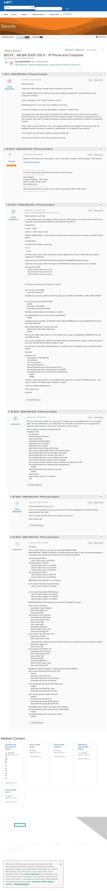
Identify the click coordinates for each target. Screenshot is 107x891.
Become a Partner (84, 850)
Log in (67, 9)
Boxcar (34, 750)
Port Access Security (31, 162)
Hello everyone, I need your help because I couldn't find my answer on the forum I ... (48, 65)
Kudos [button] (101, 74)
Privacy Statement (32, 874)
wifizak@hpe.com (30, 184)
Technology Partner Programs (88, 856)
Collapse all (79, 50)
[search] (32, 7)
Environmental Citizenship (39, 856)
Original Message (34, 400)
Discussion (23, 37)
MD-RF (10, 795)
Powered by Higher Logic (77, 887)
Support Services (60, 847)
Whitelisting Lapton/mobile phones (83, 747)
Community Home (7, 37)
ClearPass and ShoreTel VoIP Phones (10, 747)
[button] (60, 864)
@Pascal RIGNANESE (35, 421)
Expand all (69, 50)
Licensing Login (59, 859)
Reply (90, 80)
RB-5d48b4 (11, 752)
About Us (33, 847)
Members (37, 37)
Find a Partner (83, 847)
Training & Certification (62, 853)
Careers (33, 850)
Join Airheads (67, 14)
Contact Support (60, 850)
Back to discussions (14, 51)
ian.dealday (83, 752)
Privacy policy (35, 859)
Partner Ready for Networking (88, 853)
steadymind (15, 424)
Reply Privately (98, 80)
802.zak (11, 161)
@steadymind (47, 506)
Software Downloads (61, 856)
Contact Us (34, 853)
